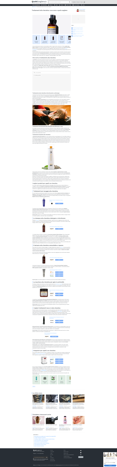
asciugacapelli (34, 49)
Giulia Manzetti (34, 427)
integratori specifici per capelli (40, 353)
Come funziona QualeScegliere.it (68, 457)
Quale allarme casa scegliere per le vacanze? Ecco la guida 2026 (45, 436)
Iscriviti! (110, 465)
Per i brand (51, 454)
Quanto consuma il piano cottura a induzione (41, 443)
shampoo (37, 220)
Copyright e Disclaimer (67, 456)
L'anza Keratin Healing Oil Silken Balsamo (55, 257)
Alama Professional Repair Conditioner (55, 269)
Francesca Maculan (82, 9)
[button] (84, 2)
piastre (66, 48)
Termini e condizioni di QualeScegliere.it (69, 454)
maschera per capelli (59, 284)
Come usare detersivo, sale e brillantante (41, 440)
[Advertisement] (78, 19)
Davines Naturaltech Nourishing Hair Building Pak (56, 291)
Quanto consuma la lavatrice (39, 445)
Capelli (34, 386)
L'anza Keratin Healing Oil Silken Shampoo (56, 226)
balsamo (62, 247)
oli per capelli (60, 311)
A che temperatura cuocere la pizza (40, 444)
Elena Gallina (47, 427)
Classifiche (74, 2)
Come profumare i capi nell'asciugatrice (40, 441)
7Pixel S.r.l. (35, 453)
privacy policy (46, 459)
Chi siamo (51, 450)
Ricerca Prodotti (52, 459)
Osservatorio (52, 457)
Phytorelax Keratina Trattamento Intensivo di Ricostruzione (56, 318)
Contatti (51, 453)
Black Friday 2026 (52, 460)
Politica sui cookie (66, 451)
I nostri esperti (52, 451)
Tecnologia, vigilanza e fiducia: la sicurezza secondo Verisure (44, 439)
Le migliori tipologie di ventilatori (40, 437)
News (78, 2)
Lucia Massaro (34, 405)
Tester (82, 2)
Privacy (64, 450)
